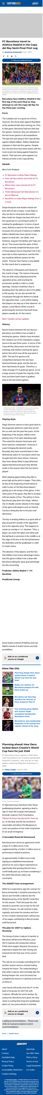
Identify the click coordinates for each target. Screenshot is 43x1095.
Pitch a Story (31, 1057)
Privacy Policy (8, 1061)
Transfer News (14, 1033)
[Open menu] (3, 3)
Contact (5, 1053)
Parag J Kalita (10, 770)
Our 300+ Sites (32, 1053)
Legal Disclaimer (33, 1065)
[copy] (15, 56)
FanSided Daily (8, 1057)
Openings (30, 1049)
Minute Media (13, 1079)
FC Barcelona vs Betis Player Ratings (21, 175)
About (4, 1049)
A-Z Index (30, 1070)
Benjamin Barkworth (13, 52)
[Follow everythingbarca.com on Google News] (37, 658)
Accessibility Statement (12, 1070)
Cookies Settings (9, 1074)
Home (4, 1033)
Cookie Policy (7, 1065)
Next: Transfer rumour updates (15, 319)
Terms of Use (32, 1061)
